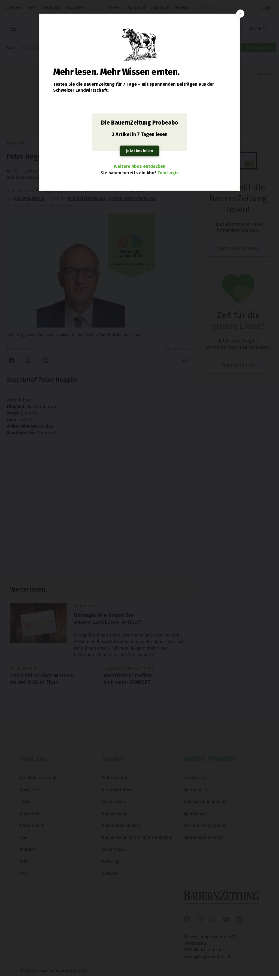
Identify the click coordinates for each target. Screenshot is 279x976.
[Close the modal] (240, 14)
